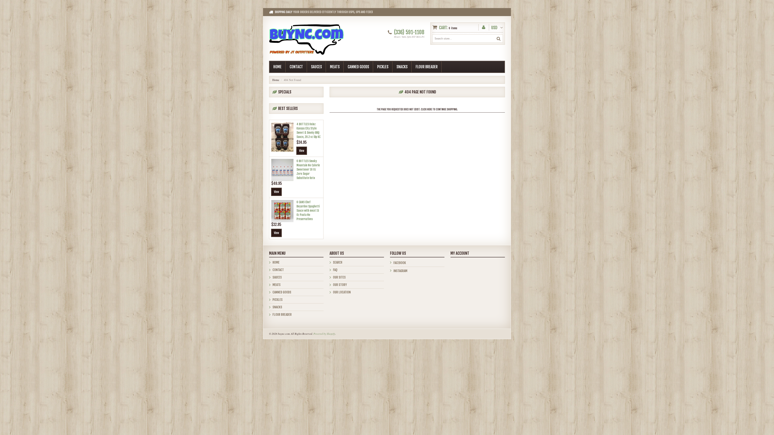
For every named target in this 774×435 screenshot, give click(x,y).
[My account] (483, 26)
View (301, 150)
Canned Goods (358, 66)
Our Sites (339, 277)
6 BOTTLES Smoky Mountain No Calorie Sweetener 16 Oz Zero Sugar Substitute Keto (308, 169)
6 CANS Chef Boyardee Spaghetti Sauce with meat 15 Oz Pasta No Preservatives (308, 210)
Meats (335, 66)
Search (337, 262)
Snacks (402, 66)
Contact (296, 66)
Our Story (340, 285)
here (429, 109)
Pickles (382, 66)
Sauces (316, 66)
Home (277, 66)
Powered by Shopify (324, 334)
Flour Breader (427, 66)
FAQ (335, 270)
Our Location (342, 292)
